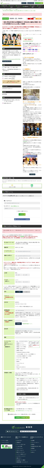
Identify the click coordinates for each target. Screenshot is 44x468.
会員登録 (22, 236)
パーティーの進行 (12, 6)
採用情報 (32, 448)
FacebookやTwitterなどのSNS (23, 352)
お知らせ (32, 452)
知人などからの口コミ (21, 367)
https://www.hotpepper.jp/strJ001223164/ (11, 59)
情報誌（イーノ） (20, 343)
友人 (17, 341)
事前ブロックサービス (20, 452)
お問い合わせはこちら (12, 431)
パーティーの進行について (21, 454)
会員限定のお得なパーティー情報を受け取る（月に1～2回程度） (22, 414)
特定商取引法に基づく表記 (36, 446)
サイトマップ (33, 450)
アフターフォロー (40, 6)
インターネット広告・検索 (22, 357)
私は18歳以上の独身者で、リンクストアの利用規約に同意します (28, 404)
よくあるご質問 (33, 6)
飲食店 (18, 361)
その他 (18, 368)
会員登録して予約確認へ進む (22, 417)
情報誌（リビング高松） (22, 346)
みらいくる (19, 359)
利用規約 (32, 444)
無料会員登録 (31, 3)
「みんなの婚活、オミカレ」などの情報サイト (26, 354)
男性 (19, 291)
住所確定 (18, 323)
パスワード (7, 206)
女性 (26, 291)
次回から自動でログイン (23, 211)
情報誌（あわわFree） (21, 348)
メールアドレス (8, 200)
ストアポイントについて (20, 456)
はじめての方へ (19, 440)
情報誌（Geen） (20, 350)
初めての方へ (5, 6)
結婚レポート (18, 458)
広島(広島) (5, 18)
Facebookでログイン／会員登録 (22, 219)
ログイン (24, 3)
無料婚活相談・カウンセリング (22, 461)
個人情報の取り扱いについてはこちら (24, 410)
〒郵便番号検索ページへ (27, 323)
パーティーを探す (39, 3)
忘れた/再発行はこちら (15, 206)
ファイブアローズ (20, 363)
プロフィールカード (20, 450)
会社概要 (35, 0)
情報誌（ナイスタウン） (22, 344)
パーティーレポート (19, 6)
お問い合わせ (40, 0)
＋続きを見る (32, 174)
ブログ (18, 365)
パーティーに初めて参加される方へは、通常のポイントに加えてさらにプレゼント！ (11, 82)
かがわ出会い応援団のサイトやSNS (24, 356)
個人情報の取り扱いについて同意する (24, 408)
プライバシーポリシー (35, 442)
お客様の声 (26, 6)
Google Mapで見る (7, 61)
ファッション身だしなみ (20, 444)
